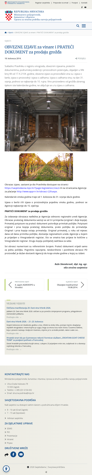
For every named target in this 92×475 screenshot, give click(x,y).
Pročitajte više (13, 317)
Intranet (10, 439)
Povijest (75, 3)
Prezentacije (12, 435)
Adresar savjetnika (15, 418)
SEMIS (9, 428)
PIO (8, 432)
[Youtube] (85, 7)
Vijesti (10, 32)
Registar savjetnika (42, 3)
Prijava (9, 443)
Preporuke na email (60, 3)
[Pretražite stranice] (77, 25)
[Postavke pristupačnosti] (6, 468)
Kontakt (84, 3)
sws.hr (46, 472)
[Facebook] (81, 7)
